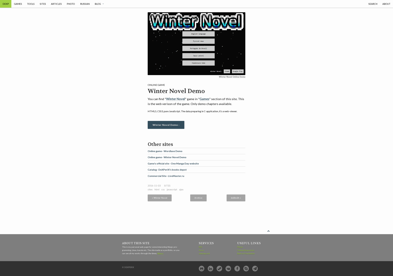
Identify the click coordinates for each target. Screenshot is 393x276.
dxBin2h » (236, 198)
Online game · (165, 151)
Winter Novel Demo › (166, 124)
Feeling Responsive (245, 250)
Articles (56, 3)
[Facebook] (237, 268)
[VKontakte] (228, 268)
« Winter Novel (159, 198)
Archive (198, 198)
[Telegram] (255, 268)
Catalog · (167, 169)
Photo (71, 3)
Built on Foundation (246, 253)
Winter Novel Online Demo (232, 77)
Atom (201, 250)
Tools (31, 3)
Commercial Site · (166, 175)
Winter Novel (175, 99)
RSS (200, 247)
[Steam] (219, 268)
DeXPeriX (129, 267)
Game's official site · (173, 163)
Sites (43, 3)
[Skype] (246, 268)
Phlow (240, 247)
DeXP (6, 3)
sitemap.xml (204, 253)
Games (18, 3)
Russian (85, 3)
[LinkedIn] (210, 268)
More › (161, 253)
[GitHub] (201, 268)
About (386, 3)
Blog (98, 3)
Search (372, 3)
